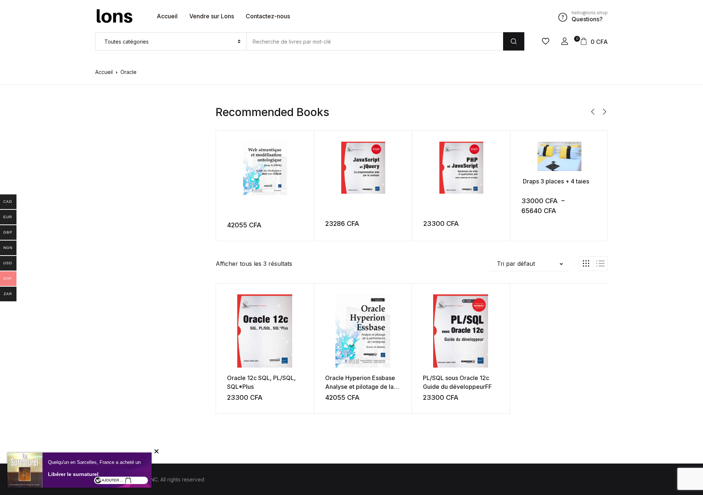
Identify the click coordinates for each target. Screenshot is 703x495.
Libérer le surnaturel (73, 474)
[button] (564, 41)
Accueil (167, 16)
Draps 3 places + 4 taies (555, 181)
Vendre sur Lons (211, 16)
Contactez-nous (268, 16)
